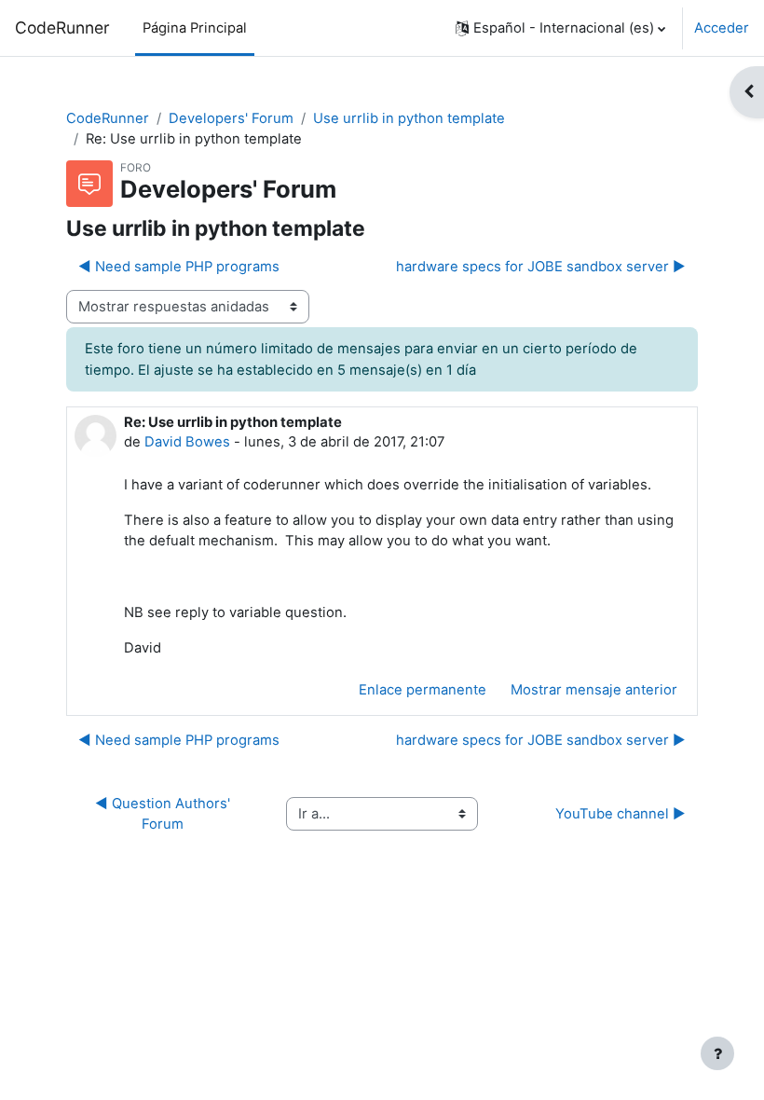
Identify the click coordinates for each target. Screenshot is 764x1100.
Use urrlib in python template (409, 118)
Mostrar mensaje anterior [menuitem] (594, 689)
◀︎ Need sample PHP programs (179, 266)
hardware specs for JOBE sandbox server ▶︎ (541, 266)
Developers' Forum (231, 118)
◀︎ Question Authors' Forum (164, 813)
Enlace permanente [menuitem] (422, 689)
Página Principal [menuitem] (195, 28)
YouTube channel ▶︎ (620, 813)
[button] (560, 28)
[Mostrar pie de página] (717, 1053)
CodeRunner (62, 27)
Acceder (721, 28)
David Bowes (187, 441)
